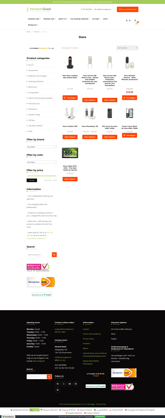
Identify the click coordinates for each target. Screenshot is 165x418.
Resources (33, 87)
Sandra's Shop (34, 114)
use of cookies (89, 416)
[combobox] (42, 146)
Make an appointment (127, 9)
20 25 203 (61, 360)
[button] (42, 48)
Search (54, 254)
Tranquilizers (34, 92)
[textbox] (42, 147)
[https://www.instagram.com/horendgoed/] (63, 383)
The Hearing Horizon (79, 19)
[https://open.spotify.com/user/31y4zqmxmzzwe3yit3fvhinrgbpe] (57, 390)
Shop (105, 19)
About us (62, 19)
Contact (86, 329)
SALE (30, 131)
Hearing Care (33, 19)
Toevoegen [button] (71, 98)
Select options (89, 100)
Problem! (86, 343)
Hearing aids (48, 19)
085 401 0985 (60, 332)
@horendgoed (38, 361)
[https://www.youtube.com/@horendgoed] (69, 383)
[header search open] (135, 20)
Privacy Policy (88, 339)
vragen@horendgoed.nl (36, 238)
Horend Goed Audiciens (72, 404)
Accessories (33, 70)
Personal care (34, 103)
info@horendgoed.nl (63, 357)
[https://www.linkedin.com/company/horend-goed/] (75, 383)
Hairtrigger (91, 404)
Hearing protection (36, 81)
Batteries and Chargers (38, 76)
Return (85, 348)
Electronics (33, 109)
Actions (95, 19)
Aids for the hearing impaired (40, 98)
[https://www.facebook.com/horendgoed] (57, 383)
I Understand (100, 416)
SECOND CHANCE (36, 126)
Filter (32, 180)
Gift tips (32, 120)
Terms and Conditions (92, 334)
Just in (31, 65)
